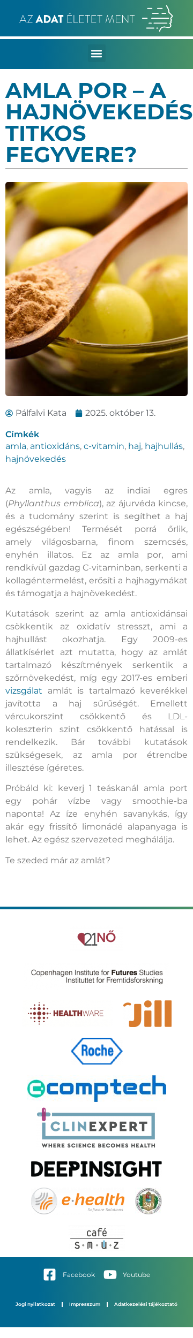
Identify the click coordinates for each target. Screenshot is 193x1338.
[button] (97, 53)
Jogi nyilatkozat (35, 1304)
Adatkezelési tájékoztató (145, 1304)
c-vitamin (104, 446)
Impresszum (84, 1304)
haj (134, 446)
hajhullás (164, 446)
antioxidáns (55, 446)
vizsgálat (26, 691)
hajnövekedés (35, 459)
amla (15, 446)
